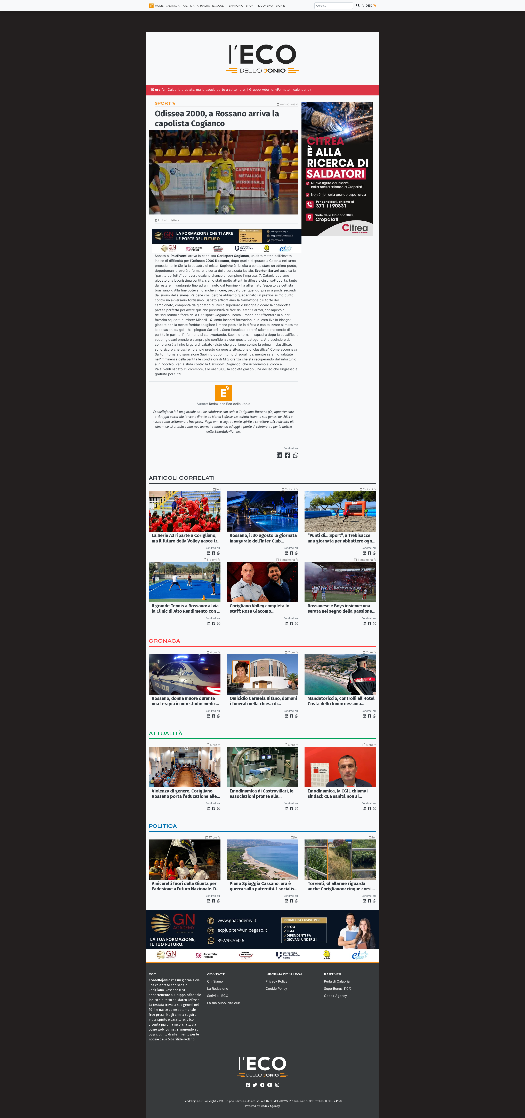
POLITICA (188, 5)
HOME (159, 5)
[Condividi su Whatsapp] (295, 455)
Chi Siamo (215, 981)
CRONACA (172, 5)
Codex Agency (335, 996)
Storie (280, 5)
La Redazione (217, 988)
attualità (166, 733)
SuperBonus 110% (337, 988)
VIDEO (367, 5)
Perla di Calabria (337, 981)
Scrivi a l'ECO (217, 996)
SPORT (250, 5)
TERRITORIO (235, 5)
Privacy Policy (277, 981)
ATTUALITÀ (203, 5)
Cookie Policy (276, 988)
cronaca (164, 641)
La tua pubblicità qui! (223, 1003)
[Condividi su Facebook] (288, 455)
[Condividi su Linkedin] (280, 455)
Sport (163, 103)
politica (163, 826)
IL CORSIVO (265, 5)
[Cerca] (358, 5)
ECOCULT (218, 5)
